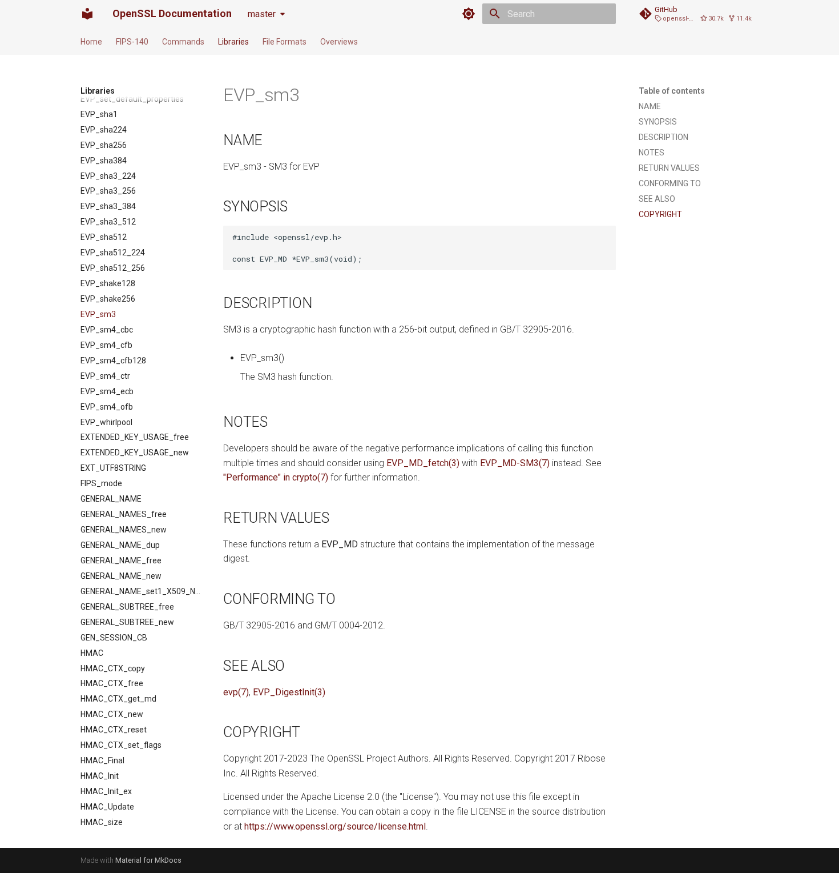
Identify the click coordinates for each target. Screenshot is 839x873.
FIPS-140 (132, 41)
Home (91, 41)
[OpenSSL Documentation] (87, 13)
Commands (183, 41)
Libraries (233, 41)
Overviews (339, 41)
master (262, 14)
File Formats (284, 41)
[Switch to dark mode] (468, 13)
